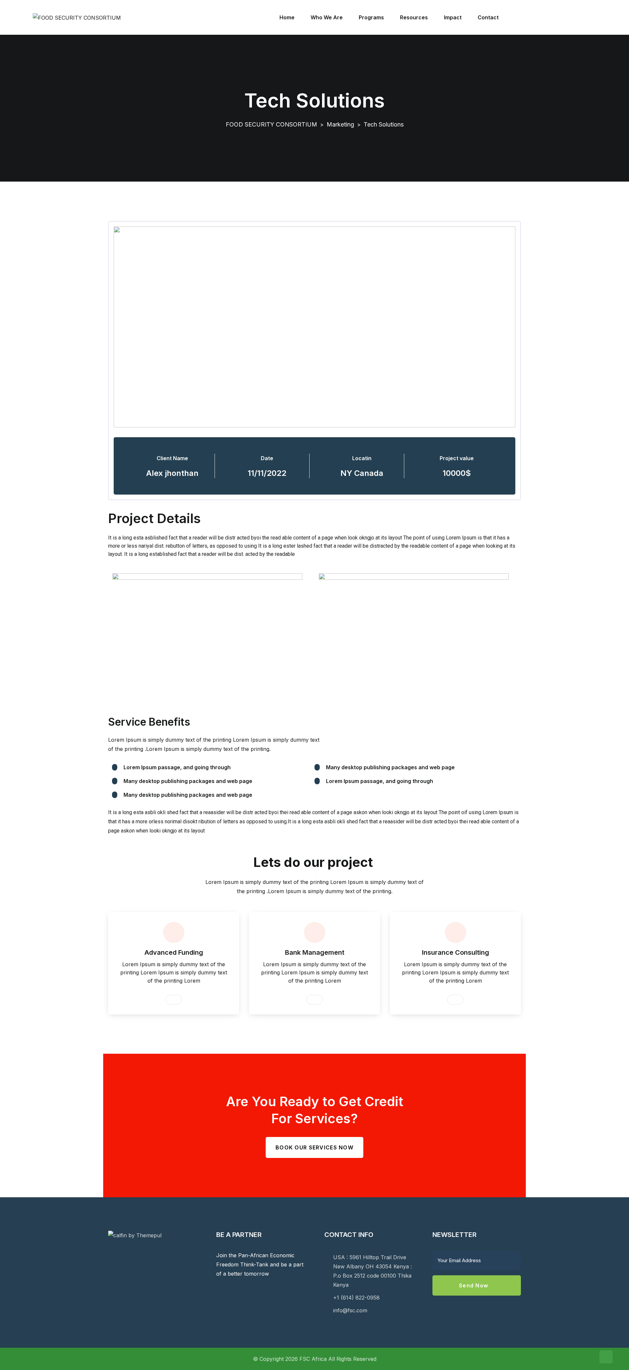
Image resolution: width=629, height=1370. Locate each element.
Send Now (474, 1285)
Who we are (327, 17)
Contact (488, 17)
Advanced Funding (173, 952)
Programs (371, 17)
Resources (414, 17)
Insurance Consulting (455, 952)
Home (287, 17)
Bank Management (314, 952)
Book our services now (314, 1147)
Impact (453, 17)
